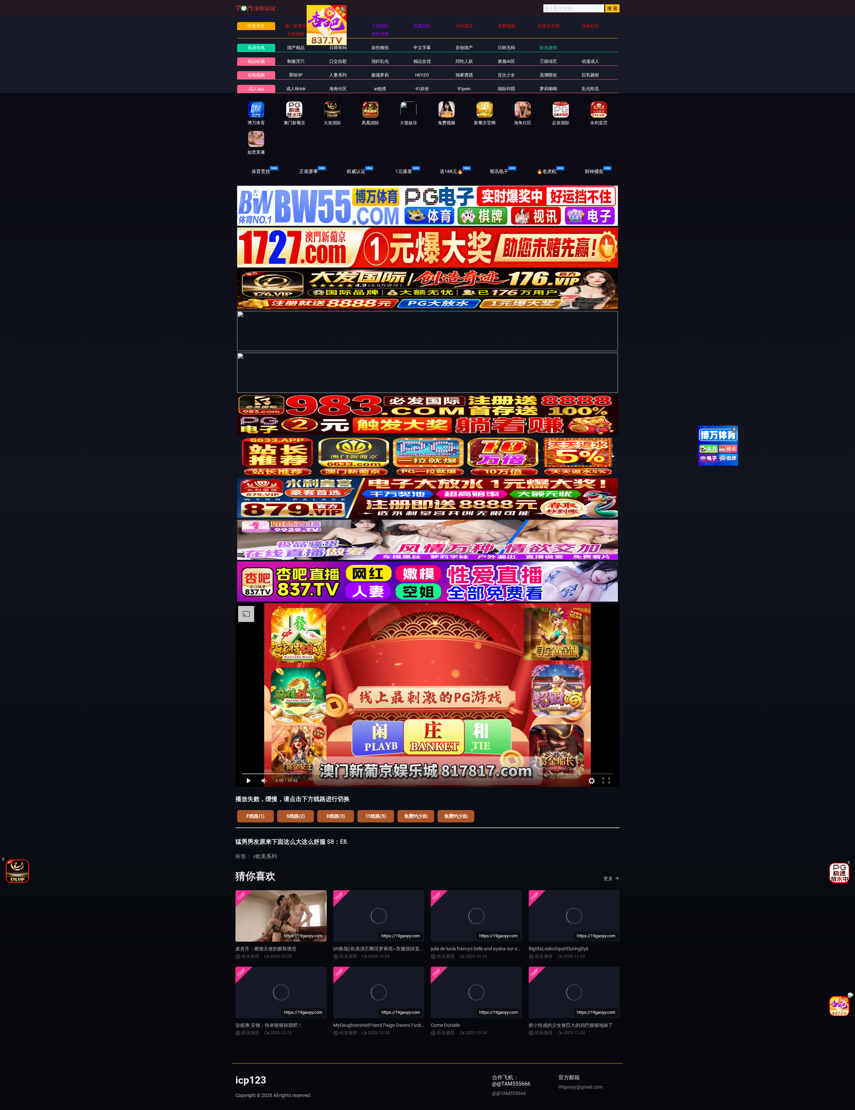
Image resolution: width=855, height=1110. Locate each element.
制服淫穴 (296, 61)
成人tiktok (296, 88)
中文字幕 (422, 47)
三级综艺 (548, 61)
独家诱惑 (464, 74)
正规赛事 (308, 171)
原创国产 (464, 47)
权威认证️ (356, 171)
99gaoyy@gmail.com (580, 1087)
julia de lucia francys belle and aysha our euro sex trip (485, 948)
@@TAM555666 (509, 1093)
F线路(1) (255, 816)
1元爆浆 (403, 171)
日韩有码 (338, 47)
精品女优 (422, 61)
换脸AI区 (506, 61)
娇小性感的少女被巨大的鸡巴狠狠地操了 (571, 1025)
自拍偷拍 (380, 47)
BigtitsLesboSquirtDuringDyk (558, 948)
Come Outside (445, 1025)
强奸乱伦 (380, 61)
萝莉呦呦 (548, 88)
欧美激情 (548, 47)
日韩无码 (506, 47)
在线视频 (256, 74)
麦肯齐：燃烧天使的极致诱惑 (265, 948)
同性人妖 (464, 61)
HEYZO (422, 74)
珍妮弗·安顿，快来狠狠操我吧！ (268, 1025)
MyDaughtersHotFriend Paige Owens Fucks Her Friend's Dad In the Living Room (415, 1025)
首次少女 (506, 74)
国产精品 (296, 47)
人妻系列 (338, 74)
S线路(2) (296, 816)
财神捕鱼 (594, 171)
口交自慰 (338, 61)
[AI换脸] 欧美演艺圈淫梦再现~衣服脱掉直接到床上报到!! (391, 948)
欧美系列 (266, 856)
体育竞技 (260, 171)
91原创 (422, 88)
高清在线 (256, 47)
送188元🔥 (451, 171)
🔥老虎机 (546, 171)
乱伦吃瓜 (590, 88)
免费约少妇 (416, 816)
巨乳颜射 (590, 74)
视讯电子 (499, 171)
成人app (256, 88)
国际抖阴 (506, 88)
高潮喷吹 (548, 74)
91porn (464, 88)
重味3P (296, 74)
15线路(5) (375, 816)
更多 (608, 878)
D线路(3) (336, 816)
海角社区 (338, 88)
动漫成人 (590, 61)
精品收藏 (256, 61)
